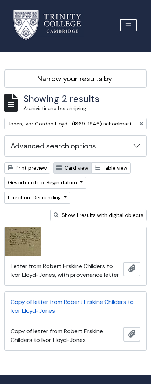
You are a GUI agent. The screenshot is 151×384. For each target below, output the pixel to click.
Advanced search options (53, 146)
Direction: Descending (35, 197)
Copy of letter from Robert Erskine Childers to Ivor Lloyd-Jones (72, 306)
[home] (51, 25)
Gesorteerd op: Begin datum (43, 182)
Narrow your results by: (75, 78)
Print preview (30, 168)
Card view (75, 168)
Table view (114, 168)
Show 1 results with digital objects (101, 215)
